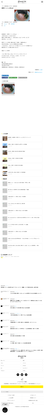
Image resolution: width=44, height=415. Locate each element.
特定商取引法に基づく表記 (33, 400)
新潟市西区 (13, 23)
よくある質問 (11, 397)
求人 (33, 403)
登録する (22, 386)
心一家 (41, 69)
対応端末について (33, 397)
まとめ (24, 370)
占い (1, 368)
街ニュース (3, 360)
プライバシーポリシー (11, 400)
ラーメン (5, 23)
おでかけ (24, 365)
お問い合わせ (11, 403)
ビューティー (25, 368)
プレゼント (3, 370)
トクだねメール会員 (11, 395)
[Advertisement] (22, 106)
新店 (23, 360)
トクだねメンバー (33, 395)
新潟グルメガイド (38, 72)
